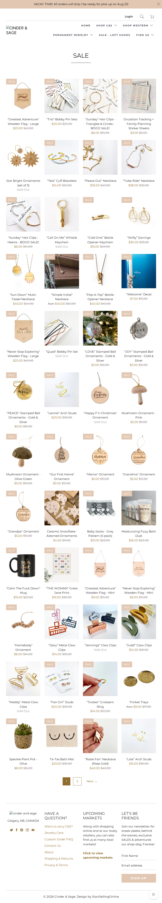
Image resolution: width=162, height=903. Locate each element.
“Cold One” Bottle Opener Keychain (100, 214)
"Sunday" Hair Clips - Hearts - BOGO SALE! (23, 214)
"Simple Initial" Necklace (61, 271)
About (49, 852)
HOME (85, 25)
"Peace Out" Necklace (100, 157)
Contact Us (52, 845)
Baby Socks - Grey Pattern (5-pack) (100, 508)
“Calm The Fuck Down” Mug (23, 565)
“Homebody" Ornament (23, 621)
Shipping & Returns (58, 858)
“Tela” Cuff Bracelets (61, 157)
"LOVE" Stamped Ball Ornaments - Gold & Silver (100, 328)
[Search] (142, 16)
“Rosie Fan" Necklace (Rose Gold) (100, 735)
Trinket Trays (139, 679)
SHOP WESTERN (136, 25)
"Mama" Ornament (100, 451)
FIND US (143, 35)
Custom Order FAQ (58, 839)
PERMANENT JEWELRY (71, 35)
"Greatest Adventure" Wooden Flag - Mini (100, 565)
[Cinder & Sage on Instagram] (27, 829)
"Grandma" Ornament (139, 451)
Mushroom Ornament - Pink (139, 389)
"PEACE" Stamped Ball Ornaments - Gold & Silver (23, 389)
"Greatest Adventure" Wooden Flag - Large (23, 96)
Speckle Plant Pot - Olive (23, 735)
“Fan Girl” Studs (61, 679)
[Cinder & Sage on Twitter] (11, 829)
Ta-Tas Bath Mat (61, 735)
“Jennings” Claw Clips (100, 621)
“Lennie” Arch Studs (61, 389)
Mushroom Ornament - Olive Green (23, 451)
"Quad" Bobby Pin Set (61, 328)
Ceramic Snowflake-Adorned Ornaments (61, 508)
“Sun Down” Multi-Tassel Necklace (23, 271)
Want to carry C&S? (58, 826)
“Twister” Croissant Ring (100, 679)
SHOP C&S (104, 25)
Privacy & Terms (56, 865)
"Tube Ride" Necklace (139, 157)
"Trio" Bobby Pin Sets (61, 96)
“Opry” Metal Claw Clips (61, 621)
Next (92, 781)
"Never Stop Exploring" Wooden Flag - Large (23, 328)
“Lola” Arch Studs (139, 735)
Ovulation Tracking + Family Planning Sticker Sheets (139, 96)
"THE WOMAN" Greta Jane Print (61, 565)
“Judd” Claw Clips (139, 621)
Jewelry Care (53, 833)
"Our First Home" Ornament (61, 451)
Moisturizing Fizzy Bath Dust (139, 508)
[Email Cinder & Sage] (33, 829)
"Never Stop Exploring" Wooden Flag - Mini (139, 565)
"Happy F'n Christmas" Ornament (100, 389)
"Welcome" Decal (139, 271)
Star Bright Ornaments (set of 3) (23, 157)
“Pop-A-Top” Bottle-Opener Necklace (100, 271)
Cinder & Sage (65, 896)
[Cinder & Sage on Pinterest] (21, 829)
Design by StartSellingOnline (98, 896)
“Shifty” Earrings (139, 214)
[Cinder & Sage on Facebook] (16, 829)
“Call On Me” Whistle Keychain (61, 214)
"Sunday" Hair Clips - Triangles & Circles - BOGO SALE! (100, 96)
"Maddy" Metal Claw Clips (23, 679)
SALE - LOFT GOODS (114, 35)
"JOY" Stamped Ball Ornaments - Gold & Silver (139, 328)
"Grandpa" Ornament (23, 508)
